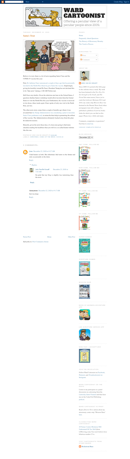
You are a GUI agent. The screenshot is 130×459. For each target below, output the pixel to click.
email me (90, 124)
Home (49, 237)
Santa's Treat (29, 35)
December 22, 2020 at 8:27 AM (44, 151)
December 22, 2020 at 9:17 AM (49, 190)
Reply (31, 160)
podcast (81, 399)
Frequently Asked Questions (88, 38)
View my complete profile (90, 127)
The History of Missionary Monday (91, 41)
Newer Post (27, 237)
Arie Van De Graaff (42, 169)
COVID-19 (59, 137)
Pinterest (82, 375)
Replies (34, 165)
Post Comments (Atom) (40, 241)
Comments (86, 59)
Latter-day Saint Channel (87, 394)
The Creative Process (86, 44)
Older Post (71, 237)
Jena (31, 151)
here (80, 414)
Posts (84, 55)
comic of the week (47, 137)
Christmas (34, 137)
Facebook (101, 372)
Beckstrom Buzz (87, 446)
